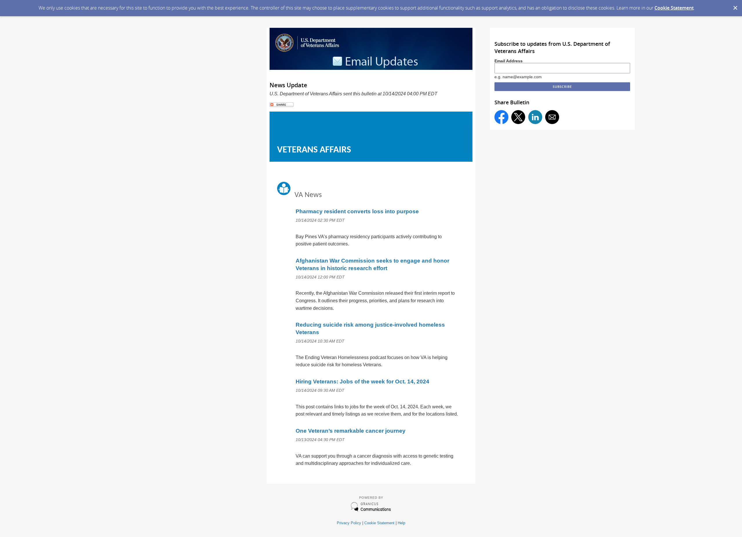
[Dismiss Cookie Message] (735, 5)
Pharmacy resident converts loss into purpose (357, 211)
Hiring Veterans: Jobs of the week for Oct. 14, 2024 (362, 381)
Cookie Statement (674, 8)
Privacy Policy (349, 523)
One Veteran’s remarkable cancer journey (350, 431)
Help (401, 523)
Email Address (508, 61)
